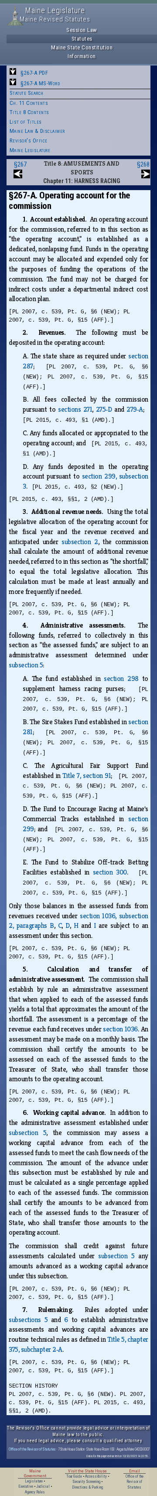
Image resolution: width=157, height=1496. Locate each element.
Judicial (43, 1486)
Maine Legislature (30, 150)
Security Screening (86, 1481)
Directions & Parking (87, 1487)
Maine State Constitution (82, 47)
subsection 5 (26, 665)
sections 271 (75, 409)
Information (82, 56)
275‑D (104, 409)
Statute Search (27, 93)
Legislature (34, 1481)
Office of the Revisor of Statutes (32, 1449)
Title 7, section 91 (86, 775)
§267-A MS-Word (40, 83)
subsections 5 (28, 1319)
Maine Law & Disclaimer (37, 131)
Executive (25, 1486)
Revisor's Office (29, 140)
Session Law (81, 30)
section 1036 (120, 1029)
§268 (143, 164)
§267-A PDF (34, 72)
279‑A (134, 409)
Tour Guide (74, 1476)
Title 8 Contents (29, 112)
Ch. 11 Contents (29, 103)
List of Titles (26, 121)
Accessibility (96, 1476)
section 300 (110, 872)
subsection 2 (79, 541)
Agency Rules (35, 1492)
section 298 (121, 678)
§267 (20, 164)
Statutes (82, 38)
